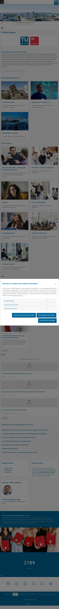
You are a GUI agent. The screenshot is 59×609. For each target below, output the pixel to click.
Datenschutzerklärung (17, 295)
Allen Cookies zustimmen (47, 320)
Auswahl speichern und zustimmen (24, 315)
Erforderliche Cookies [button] (9, 300)
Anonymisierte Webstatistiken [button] (11, 304)
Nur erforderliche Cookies (46, 315)
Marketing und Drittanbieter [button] (10, 308)
